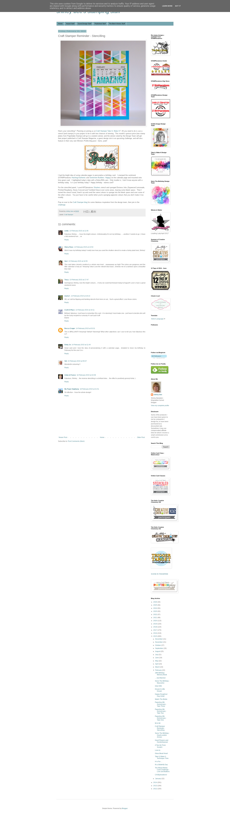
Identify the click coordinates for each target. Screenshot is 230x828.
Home (60, 24)
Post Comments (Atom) (76, 441)
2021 (155, 618)
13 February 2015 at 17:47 (79, 280)
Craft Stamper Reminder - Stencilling (160, 728)
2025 (155, 605)
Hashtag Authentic (79, 178)
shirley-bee (158, 395)
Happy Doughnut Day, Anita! (161, 695)
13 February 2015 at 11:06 (78, 231)
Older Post (141, 437)
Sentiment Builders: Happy (100, 178)
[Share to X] (89, 211)
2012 (155, 789)
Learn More (167, 6)
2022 (155, 614)
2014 (155, 782)
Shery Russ (68, 247)
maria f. (67, 296)
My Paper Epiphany (71, 389)
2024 (155, 608)
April (157, 664)
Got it (178, 6)
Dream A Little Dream (160, 690)
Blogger (125, 808)
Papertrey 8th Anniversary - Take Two (161, 711)
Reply (66, 240)
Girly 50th (158, 686)
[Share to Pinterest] (94, 211)
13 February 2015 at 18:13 (80, 296)
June (157, 658)
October (158, 645)
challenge (61, 205)
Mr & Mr (158, 723)
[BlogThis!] (87, 211)
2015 (155, 636)
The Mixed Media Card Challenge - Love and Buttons (162, 770)
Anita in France (70, 375)
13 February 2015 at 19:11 (85, 310)
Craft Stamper (68, 214)
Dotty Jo (67, 345)
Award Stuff (70, 24)
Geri (66, 261)
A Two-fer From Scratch (160, 746)
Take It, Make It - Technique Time (162, 757)
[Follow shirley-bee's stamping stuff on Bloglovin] (159, 358)
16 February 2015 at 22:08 (86, 375)
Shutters (97, 187)
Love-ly (157, 750)
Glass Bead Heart (161, 753)
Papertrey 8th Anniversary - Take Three (161, 704)
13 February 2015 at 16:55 (78, 261)
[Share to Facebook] (92, 211)
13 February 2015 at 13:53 (83, 247)
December (159, 639)
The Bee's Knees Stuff (117, 24)
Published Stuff (100, 24)
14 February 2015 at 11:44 (81, 345)
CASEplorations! (161, 775)
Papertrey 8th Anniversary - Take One (161, 718)
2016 (155, 633)
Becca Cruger (69, 328)
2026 (155, 602)
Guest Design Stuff (84, 24)
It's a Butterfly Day (161, 765)
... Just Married (160, 678)
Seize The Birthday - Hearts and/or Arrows (162, 735)
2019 (155, 624)
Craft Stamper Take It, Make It (108, 131)
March (157, 667)
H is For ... (158, 761)
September (159, 648)
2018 (155, 627)
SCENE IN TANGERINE (159, 574)
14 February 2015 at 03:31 (85, 328)
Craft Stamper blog (80, 202)
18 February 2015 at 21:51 (89, 389)
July (157, 655)
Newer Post (63, 437)
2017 (155, 630)
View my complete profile (160, 405)
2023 (155, 611)
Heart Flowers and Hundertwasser (161, 741)
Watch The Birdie (161, 699)
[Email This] (84, 211)
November (159, 642)
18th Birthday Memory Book (161, 674)
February (158, 670)
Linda (66, 231)
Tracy (66, 280)
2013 (155, 786)
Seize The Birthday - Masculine (162, 682)
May (157, 661)
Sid (65, 361)
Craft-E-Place (69, 310)
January (158, 779)
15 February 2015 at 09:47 (77, 361)
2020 (155, 621)
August (158, 651)
